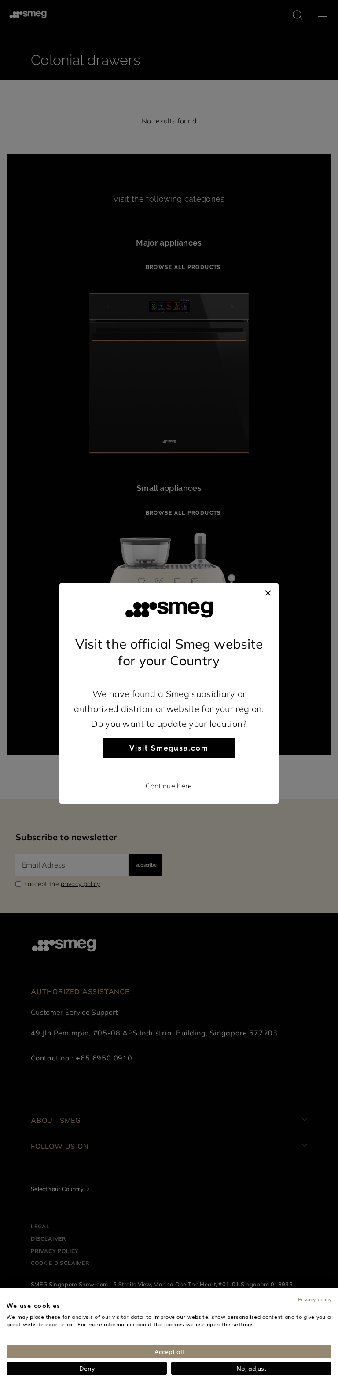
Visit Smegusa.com (169, 748)
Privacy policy (314, 1299)
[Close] (268, 592)
